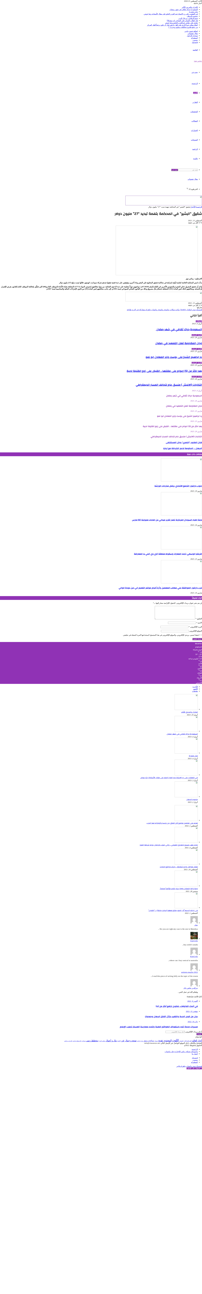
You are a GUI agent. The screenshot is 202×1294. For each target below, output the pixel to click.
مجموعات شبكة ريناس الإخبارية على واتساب (181, 1052)
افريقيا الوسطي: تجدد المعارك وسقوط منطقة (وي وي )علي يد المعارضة (168, 554)
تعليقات (195, 691)
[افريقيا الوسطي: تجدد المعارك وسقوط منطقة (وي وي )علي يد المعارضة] (181, 549)
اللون (175, 1040)
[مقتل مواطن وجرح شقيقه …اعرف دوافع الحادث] (186, 864)
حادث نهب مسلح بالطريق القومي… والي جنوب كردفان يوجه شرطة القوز (169, 845)
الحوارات (194, 130)
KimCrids (194, 957)
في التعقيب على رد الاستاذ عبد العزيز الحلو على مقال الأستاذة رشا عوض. (171, 14)
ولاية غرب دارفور (68, 1041)
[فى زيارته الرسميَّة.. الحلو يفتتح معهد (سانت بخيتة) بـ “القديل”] (186, 908)
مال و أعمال (111, 1040)
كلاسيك (119, 1041)
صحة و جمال (131, 1040)
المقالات (194, 121)
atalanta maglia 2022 (189, 972)
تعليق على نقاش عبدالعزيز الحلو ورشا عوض (181, 23)
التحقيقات (194, 112)
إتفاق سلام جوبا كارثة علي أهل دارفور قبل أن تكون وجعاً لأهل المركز (172, 25)
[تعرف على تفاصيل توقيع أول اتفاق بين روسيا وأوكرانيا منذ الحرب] (186, 820)
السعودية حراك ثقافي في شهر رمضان (183, 10)
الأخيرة (195, 687)
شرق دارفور (140, 1041)
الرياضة (195, 149)
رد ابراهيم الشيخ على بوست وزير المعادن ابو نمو (174, 357)
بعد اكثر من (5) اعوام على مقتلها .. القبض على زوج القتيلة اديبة (164, 371)
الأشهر (195, 689)
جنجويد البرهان (192, 16)
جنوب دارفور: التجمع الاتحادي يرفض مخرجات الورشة (178, 486)
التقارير (195, 102)
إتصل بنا (195, 1054)
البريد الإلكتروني (195, 627)
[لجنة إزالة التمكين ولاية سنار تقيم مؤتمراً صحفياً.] (186, 886)
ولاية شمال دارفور (77, 1041)
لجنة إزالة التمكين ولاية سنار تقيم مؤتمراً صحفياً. (179, 888)
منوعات (84, 1041)
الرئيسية (195, 84)
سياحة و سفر (148, 1041)
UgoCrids (194, 941)
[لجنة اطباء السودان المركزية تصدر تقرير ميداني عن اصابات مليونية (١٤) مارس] (181, 515)
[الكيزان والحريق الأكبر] (186, 709)
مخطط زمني (92, 1040)
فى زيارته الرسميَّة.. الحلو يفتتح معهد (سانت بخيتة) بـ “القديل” (173, 910)
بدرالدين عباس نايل (190, 988)
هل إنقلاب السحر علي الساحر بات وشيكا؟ (182, 21)
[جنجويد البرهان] (186, 797)
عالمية (195, 159)
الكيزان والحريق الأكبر (190, 7)
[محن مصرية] (186, 753)
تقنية (160, 1040)
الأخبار (195, 93)
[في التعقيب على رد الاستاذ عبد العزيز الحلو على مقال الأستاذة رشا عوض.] (186, 775)
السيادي (181, 1041)
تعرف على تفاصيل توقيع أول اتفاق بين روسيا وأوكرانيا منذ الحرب (172, 823)
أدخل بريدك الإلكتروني (193, 1032)
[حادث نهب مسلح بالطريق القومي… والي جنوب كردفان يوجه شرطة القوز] (186, 842)
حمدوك (156, 1041)
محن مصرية (193, 12)
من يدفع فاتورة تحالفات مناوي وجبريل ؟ (183, 27)
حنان (196, 925)
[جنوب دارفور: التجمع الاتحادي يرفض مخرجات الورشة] (181, 481)
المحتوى (167, 1040)
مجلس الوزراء (101, 1041)
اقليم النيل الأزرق (187, 1041)
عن (122, 1040)
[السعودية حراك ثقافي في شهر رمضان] (186, 731)
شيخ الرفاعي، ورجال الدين (188, 18)
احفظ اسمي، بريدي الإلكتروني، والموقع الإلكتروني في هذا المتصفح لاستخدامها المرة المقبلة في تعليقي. (161, 635)
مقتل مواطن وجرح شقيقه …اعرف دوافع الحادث (179, 866)
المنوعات (194, 140)
